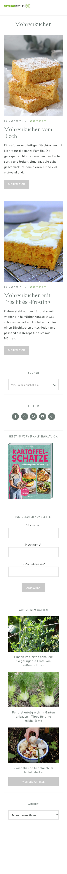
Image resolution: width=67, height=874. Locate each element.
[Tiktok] (51, 416)
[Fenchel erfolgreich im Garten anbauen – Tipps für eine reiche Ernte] (33, 690)
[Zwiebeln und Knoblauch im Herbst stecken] (33, 746)
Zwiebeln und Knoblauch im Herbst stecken (33, 770)
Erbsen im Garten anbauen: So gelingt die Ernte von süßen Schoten (33, 661)
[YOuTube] (43, 416)
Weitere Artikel (33, 781)
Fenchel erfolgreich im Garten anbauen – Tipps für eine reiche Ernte (33, 716)
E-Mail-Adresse (33, 564)
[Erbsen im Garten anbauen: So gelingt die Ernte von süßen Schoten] (33, 635)
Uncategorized (37, 121)
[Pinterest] (24, 416)
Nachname (33, 545)
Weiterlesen (16, 184)
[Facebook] (15, 416)
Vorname (33, 525)
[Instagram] (33, 416)
